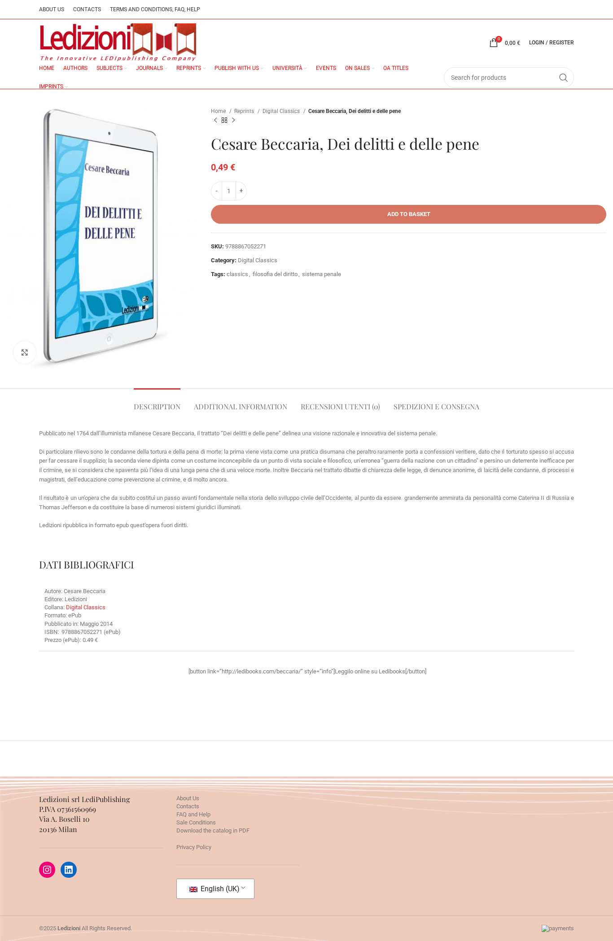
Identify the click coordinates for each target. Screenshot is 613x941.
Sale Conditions (196, 822)
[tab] (157, 402)
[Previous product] (215, 120)
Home (219, 111)
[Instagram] (47, 870)
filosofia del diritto (275, 274)
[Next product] (233, 120)
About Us (187, 798)
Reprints (244, 111)
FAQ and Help (193, 814)
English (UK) (219, 889)
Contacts (187, 806)
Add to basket (408, 214)
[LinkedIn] (69, 870)
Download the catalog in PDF (213, 830)
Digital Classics (282, 111)
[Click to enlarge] (24, 352)
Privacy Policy (193, 847)
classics (237, 274)
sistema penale (321, 274)
